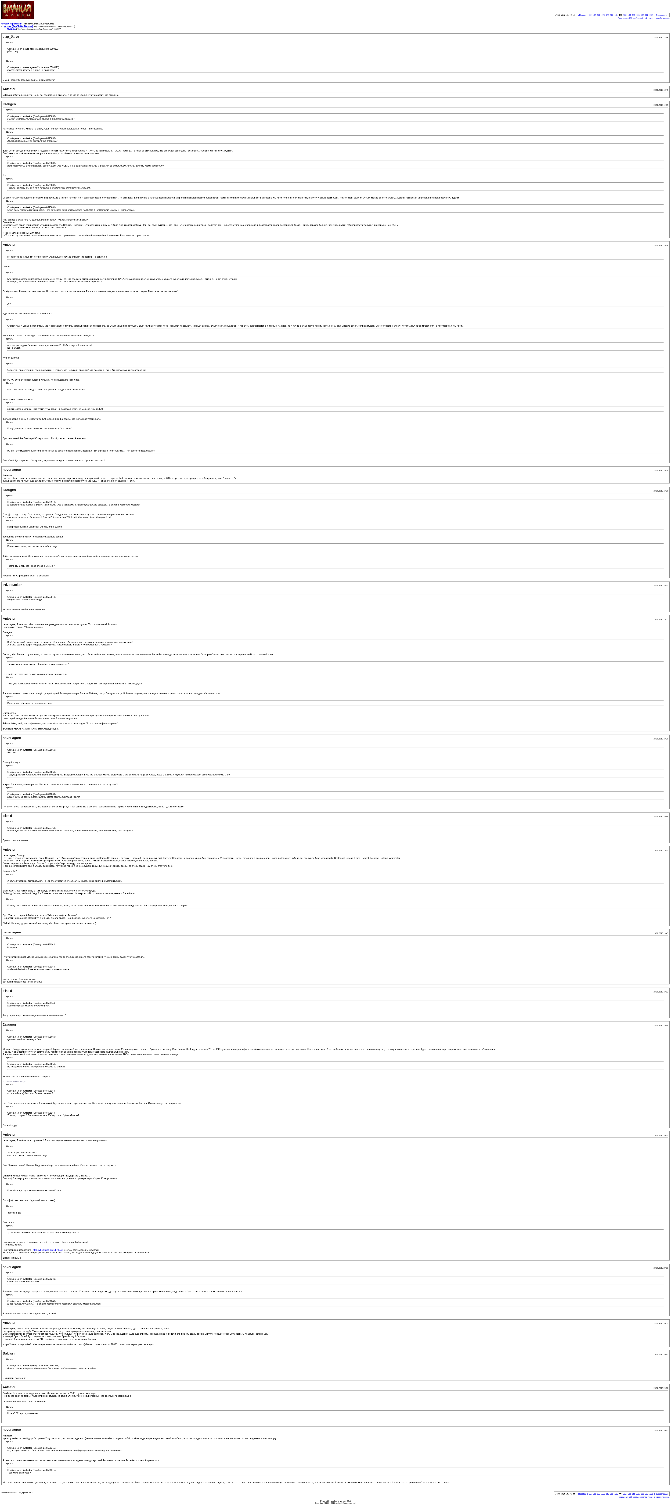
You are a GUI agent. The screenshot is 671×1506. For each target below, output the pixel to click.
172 (598, 15)
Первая (582, 15)
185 (633, 15)
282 (651, 15)
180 (611, 15)
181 (616, 15)
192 (642, 15)
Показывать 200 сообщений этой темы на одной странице (644, 18)
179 (607, 15)
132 (594, 15)
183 (624, 15)
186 (638, 15)
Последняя (662, 15)
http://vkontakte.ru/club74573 (48, 1250)
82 (590, 15)
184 (629, 15)
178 (603, 15)
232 (646, 15)
